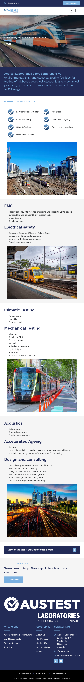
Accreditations (43, 647)
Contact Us (14, 579)
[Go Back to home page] (11, 11)
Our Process (42, 639)
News (39, 651)
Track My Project (71, 3)
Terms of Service (24, 673)
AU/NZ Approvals (12, 639)
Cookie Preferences (59, 673)
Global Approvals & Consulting (18, 635)
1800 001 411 (13, 3)
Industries (8, 647)
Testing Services (11, 643)
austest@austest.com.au (68, 655)
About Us (40, 635)
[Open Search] (71, 10)
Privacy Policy (41, 673)
